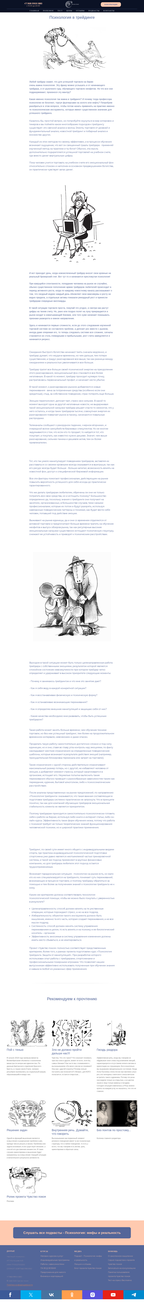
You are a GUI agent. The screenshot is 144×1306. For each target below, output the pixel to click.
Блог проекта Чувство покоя (87, 1268)
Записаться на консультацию (122, 1268)
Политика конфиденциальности (20, 1285)
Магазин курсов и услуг (51, 1256)
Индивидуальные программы (55, 1260)
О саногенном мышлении (120, 1256)
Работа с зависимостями (52, 1264)
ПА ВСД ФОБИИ (48, 1268)
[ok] (72, 1294)
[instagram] (92, 1294)
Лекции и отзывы (82, 1264)
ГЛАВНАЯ (34, 11)
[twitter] (31, 1294)
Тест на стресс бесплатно (120, 1280)
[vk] (51, 1294)
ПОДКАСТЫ (94, 11)
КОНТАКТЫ (109, 11)
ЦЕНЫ (69, 11)
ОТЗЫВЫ (80, 11)
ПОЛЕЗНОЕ (48, 11)
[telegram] (133, 1294)
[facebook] (10, 1294)
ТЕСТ (60, 11)
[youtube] (113, 1294)
